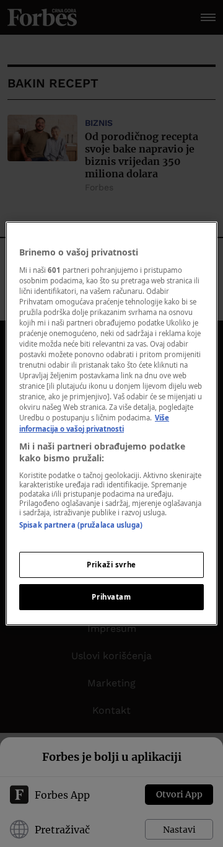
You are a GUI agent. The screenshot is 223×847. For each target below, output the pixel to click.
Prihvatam (111, 596)
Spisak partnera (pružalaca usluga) (80, 525)
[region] (111, 423)
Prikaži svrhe (111, 564)
